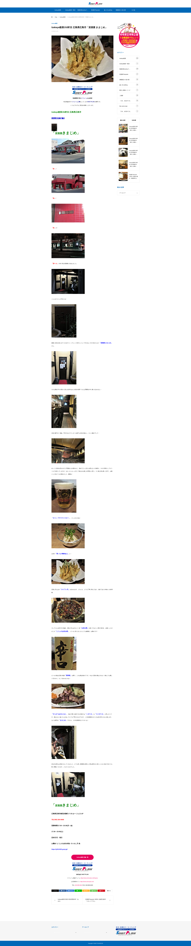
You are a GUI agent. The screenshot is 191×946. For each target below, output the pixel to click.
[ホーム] (52, 17)
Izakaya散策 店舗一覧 (82, 857)
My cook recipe (123, 106)
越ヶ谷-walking (108, 10)
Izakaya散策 (58, 10)
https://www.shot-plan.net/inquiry (89, 878)
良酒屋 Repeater (95, 10)
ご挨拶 (121, 95)
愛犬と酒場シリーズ (124, 90)
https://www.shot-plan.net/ (87, 881)
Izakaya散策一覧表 (70, 10)
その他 (133, 10)
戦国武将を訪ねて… (83, 10)
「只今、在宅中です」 (125, 111)
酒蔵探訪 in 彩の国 (121, 10)
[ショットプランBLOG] (95, 3)
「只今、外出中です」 (125, 100)
